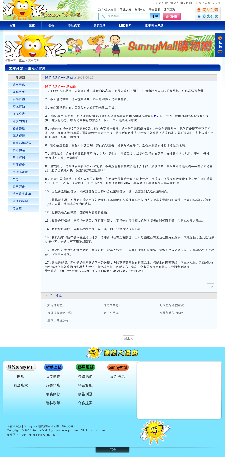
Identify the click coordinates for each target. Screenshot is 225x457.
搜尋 (154, 16)
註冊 (101, 9)
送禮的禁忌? (112, 305)
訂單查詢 (169, 9)
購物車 (220, 45)
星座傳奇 (19, 164)
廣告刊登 (85, 394)
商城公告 (19, 113)
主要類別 (19, 77)
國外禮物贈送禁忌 (59, 312)
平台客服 (154, 9)
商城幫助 (19, 106)
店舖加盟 (125, 9)
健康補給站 (20, 201)
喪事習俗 (19, 186)
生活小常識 (37, 68)
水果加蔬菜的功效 (172, 312)
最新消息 (117, 376)
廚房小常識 (111, 312)
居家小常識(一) (57, 320)
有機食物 (19, 99)
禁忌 (16, 179)
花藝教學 (19, 92)
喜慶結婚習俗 (22, 143)
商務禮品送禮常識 (172, 305)
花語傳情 (19, 135)
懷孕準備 (19, 84)
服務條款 (53, 394)
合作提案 (85, 403)
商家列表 (208, 16)
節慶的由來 (20, 121)
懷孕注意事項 (22, 193)
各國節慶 (19, 128)
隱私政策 (53, 403)
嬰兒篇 (17, 208)
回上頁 (128, 338)
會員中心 (140, 9)
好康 (173, 16)
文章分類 (16, 68)
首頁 (22, 60)
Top (210, 286)
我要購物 (53, 376)
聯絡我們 (85, 376)
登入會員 (110, 9)
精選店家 (20, 385)
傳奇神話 (19, 150)
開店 (21, 376)
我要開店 (53, 385)
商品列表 (208, 10)
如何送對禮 (55, 305)
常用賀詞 (19, 157)
